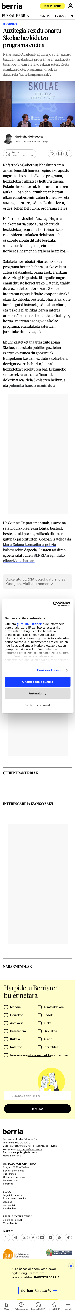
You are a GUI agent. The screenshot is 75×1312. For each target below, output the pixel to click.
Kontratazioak (10, 1180)
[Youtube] (50, 1237)
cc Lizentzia (9, 1205)
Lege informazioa (12, 1195)
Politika (45, 15)
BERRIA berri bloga (13, 1170)
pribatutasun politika (39, 1055)
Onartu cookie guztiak (37, 681)
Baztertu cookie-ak (37, 705)
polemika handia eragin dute (32, 385)
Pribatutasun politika (14, 1198)
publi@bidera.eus (27, 1152)
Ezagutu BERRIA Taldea (16, 1167)
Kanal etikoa (9, 1208)
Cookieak (8, 1201)
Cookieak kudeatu (49, 670)
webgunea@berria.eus (29, 1149)
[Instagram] (41, 1237)
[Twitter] (24, 1237)
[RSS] (59, 1237)
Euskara (61, 15)
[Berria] (13, 1133)
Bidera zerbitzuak (12, 1219)
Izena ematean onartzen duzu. (39, 1055)
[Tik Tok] (68, 1237)
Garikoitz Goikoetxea (29, 136)
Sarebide (8, 1183)
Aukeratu (35, 693)
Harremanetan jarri (13, 1155)
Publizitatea (9, 1173)
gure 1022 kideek (29, 624)
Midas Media (10, 1223)
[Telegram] (15, 1237)
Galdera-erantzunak (14, 1176)
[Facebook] (33, 1237)
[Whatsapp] (6, 1237)
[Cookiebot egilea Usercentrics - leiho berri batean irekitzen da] (53, 604)
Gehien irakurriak (20, 773)
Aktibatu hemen (36, 584)
